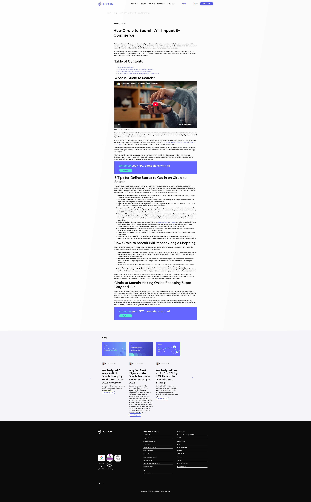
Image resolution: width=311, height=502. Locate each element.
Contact (179, 457)
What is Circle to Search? (126, 67)
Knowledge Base (182, 447)
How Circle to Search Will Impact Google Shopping (135, 71)
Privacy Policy (181, 466)
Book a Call (206, 3)
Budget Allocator (148, 438)
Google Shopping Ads (149, 441)
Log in (184, 3)
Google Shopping (163, 222)
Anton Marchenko (110, 364)
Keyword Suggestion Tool (150, 457)
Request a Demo (147, 473)
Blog (115, 13)
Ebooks (179, 451)
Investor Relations (182, 463)
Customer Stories (148, 467)
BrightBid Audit (147, 460)
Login (144, 470)
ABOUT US (180, 454)
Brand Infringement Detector (151, 463)
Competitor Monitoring (149, 447)
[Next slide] (192, 378)
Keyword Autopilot (148, 454)
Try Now (125, 170)
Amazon (173, 222)
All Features (146, 435)
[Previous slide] (90, 378)
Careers (179, 460)
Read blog (107, 392)
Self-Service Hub (182, 438)
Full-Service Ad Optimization (186, 435)
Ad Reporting (146, 444)
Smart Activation (148, 451)
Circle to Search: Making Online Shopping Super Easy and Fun (138, 73)
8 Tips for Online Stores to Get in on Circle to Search (135, 69)
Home (109, 13)
